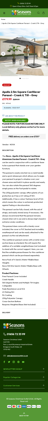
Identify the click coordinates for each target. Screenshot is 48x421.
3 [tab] (23, 78)
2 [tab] (21, 78)
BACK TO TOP (24, 416)
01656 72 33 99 (16, 334)
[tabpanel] (24, 52)
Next (45, 54)
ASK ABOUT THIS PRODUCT (15, 116)
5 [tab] (26, 78)
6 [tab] (27, 78)
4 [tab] (24, 78)
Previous (3, 54)
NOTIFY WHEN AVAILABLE (15, 120)
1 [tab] (20, 78)
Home (3, 19)
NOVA (12, 144)
